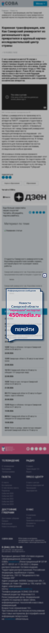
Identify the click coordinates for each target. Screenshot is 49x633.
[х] (24, 316)
